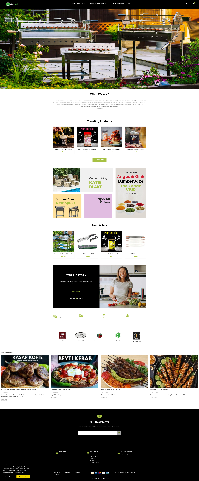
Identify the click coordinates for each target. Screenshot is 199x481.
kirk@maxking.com (125, 454)
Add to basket (55, 137)
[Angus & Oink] (62, 335)
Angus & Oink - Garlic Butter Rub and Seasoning (114, 253)
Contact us (68, 472)
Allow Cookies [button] (23, 476)
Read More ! (99, 108)
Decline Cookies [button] (9, 476)
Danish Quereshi (76, 291)
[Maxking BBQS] (99, 49)
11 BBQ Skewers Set (135, 253)
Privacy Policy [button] (19, 472)
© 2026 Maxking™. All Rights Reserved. (125, 472)
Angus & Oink (62, 341)
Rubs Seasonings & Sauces (98, 3)
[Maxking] (118, 335)
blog (129, 3)
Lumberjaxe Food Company (99, 341)
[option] (25, 379)
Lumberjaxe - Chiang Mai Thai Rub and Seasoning (139, 149)
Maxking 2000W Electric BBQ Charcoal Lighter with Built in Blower (95, 253)
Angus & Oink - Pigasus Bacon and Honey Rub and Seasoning (94, 149)
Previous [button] (194, 352)
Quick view (55, 134)
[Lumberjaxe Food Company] (99, 335)
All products (99, 159)
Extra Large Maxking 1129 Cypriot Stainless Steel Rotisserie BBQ (70, 253)
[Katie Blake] (81, 335)
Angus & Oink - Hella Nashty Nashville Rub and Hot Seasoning (118, 149)
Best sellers (57, 472)
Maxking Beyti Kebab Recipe (61, 390)
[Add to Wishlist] (55, 127)
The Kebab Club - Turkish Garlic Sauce (64, 149)
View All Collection (130, 193)
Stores (57, 474)
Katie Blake (81, 340)
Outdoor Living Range (117, 3)
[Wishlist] (187, 3)
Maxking (118, 340)
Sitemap (77, 472)
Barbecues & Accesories (79, 3)
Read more (4, 399)
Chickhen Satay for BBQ (159, 390)
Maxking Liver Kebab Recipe (110, 390)
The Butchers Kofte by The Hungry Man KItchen (18, 390)
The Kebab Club (137, 341)
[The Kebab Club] (136, 335)
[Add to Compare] (55, 131)
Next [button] (197, 352)
